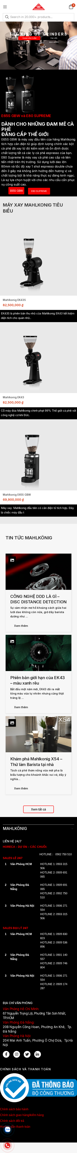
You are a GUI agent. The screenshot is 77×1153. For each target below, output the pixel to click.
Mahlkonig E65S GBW (17, 494)
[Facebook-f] (6, 1054)
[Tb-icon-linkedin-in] (37, 1054)
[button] (71, 6)
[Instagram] (16, 1054)
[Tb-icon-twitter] (27, 1054)
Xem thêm (21, 626)
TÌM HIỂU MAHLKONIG (53, 38)
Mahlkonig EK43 (13, 397)
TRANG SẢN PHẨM (29, 38)
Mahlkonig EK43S (14, 299)
